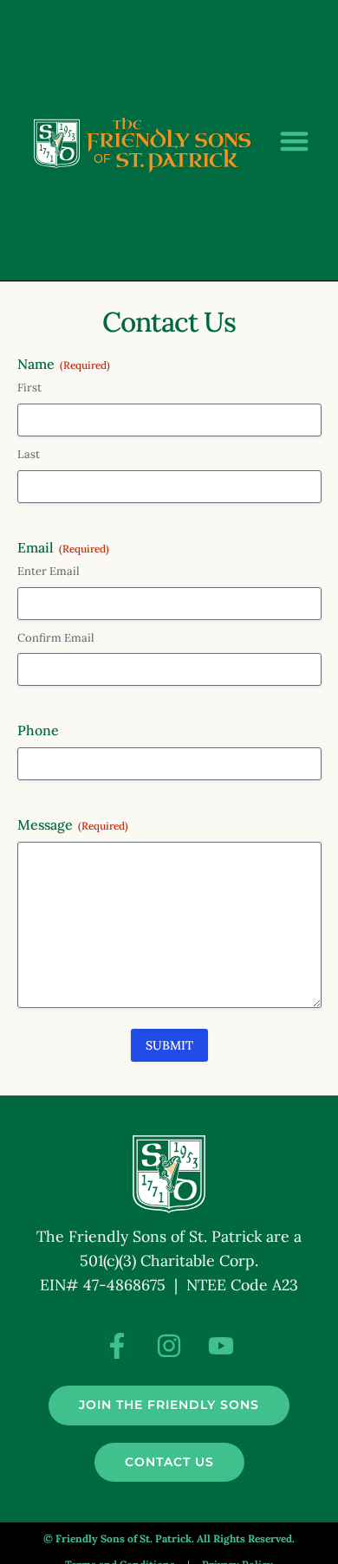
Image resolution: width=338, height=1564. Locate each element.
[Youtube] (221, 1346)
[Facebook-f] (117, 1346)
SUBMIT (169, 1045)
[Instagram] (169, 1346)
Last (28, 454)
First (29, 387)
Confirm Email (55, 637)
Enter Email (48, 571)
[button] (295, 141)
